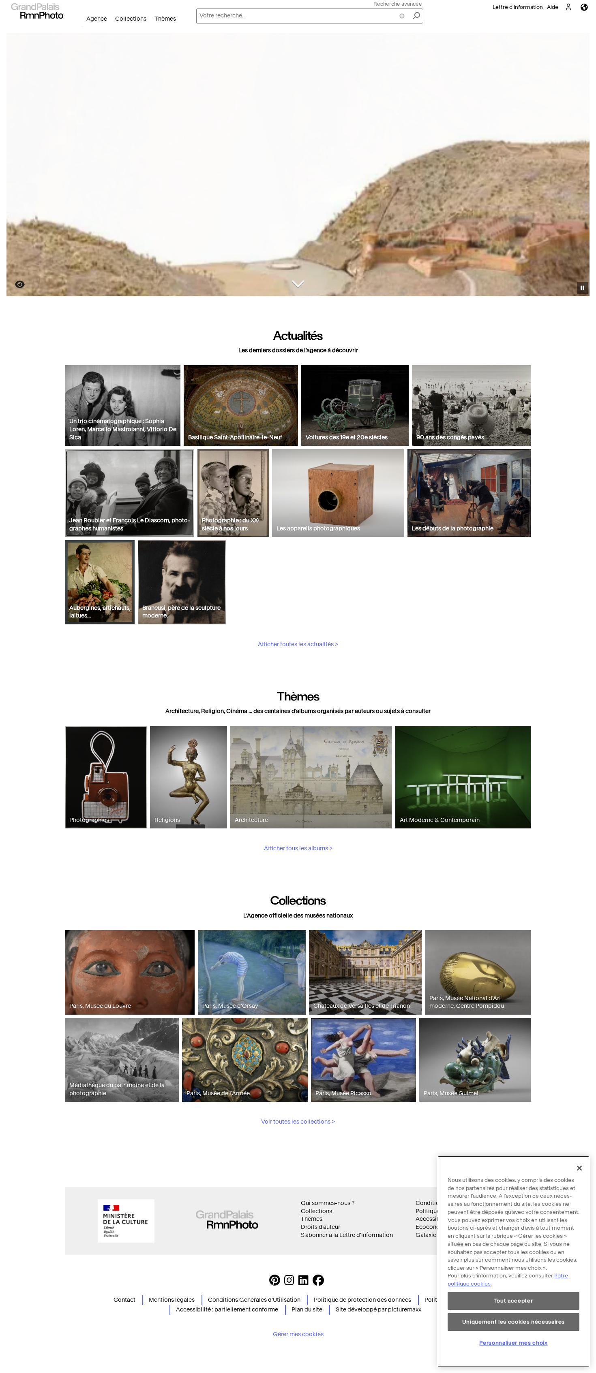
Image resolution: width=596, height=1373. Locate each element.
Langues (584, 7)
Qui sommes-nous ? (327, 1203)
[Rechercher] (416, 16)
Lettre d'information (518, 7)
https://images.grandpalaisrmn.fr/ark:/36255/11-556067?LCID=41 (15, 284)
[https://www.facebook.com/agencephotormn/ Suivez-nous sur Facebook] (318, 1282)
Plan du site (307, 1310)
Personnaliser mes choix (513, 1342)
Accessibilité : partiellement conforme (227, 1310)
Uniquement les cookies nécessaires (513, 1321)
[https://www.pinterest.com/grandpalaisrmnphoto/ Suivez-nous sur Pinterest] (274, 1282)
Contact (124, 1300)
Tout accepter (513, 1300)
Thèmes (165, 19)
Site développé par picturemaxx (378, 1310)
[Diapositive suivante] (579, 165)
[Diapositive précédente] (17, 165)
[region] (513, 1261)
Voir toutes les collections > (298, 1122)
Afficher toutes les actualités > (298, 644)
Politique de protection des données (362, 1300)
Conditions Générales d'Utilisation (254, 1300)
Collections (130, 19)
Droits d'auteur (320, 1227)
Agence (96, 19)
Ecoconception (436, 1227)
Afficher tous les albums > (298, 848)
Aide (552, 7)
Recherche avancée (397, 3)
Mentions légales (172, 1300)
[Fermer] (579, 1168)
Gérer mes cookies (298, 1334)
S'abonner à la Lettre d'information (347, 1235)
